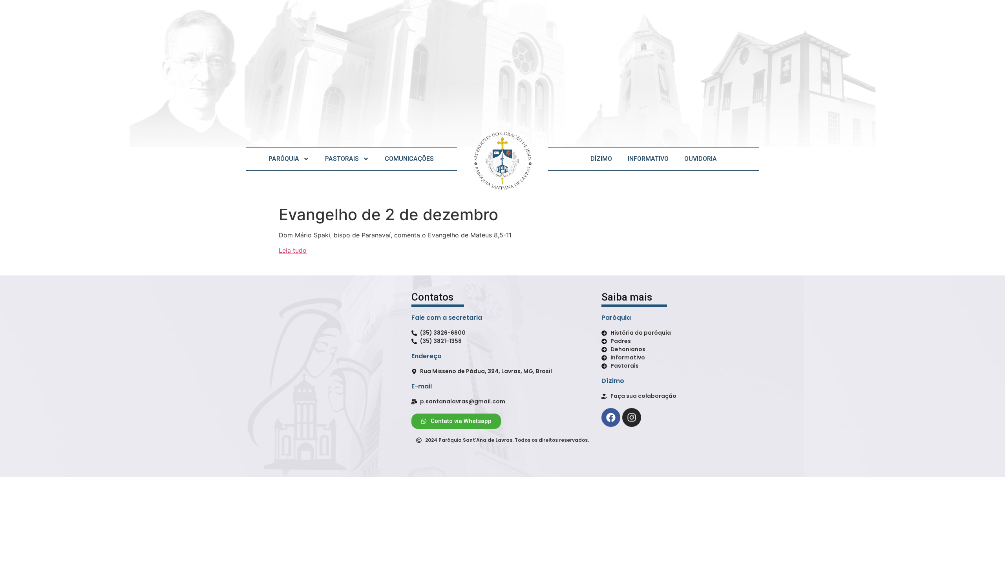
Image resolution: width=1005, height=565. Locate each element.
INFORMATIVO (648, 158)
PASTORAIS (342, 158)
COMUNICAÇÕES (409, 158)
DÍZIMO (601, 158)
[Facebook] (610, 417)
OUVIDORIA (700, 158)
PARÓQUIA (284, 158)
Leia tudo (293, 250)
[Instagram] (631, 417)
